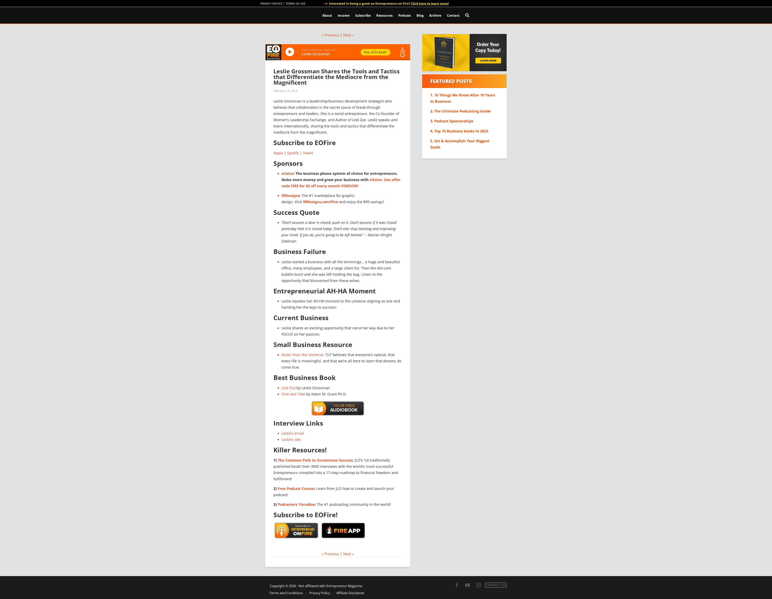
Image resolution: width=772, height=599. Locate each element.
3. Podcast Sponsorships (451, 121)
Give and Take (293, 394)
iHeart (308, 153)
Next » (348, 35)
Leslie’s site (291, 439)
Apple (278, 153)
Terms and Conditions (286, 593)
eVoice (287, 173)
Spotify (293, 153)
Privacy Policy (319, 593)
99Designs (290, 195)
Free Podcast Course (296, 488)
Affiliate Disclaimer (350, 593)
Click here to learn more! (430, 3)
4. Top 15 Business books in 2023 (459, 131)
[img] (402, 54)
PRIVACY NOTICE (271, 3)
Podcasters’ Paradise (296, 504)
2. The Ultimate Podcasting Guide (460, 111)
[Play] (290, 52)
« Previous (330, 35)
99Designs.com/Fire (320, 201)
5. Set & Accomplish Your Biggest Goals (459, 143)
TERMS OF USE (295, 3)
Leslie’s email (292, 433)
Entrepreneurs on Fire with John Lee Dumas (278, 15)
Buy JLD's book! (375, 52)
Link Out (288, 387)
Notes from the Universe (302, 354)
